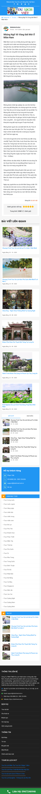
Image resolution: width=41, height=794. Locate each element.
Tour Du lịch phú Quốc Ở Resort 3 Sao (13, 773)
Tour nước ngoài (9, 504)
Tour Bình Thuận (9, 565)
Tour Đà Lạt (7, 525)
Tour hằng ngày (8, 508)
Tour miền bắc (8, 512)
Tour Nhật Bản (8, 574)
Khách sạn (4, 718)
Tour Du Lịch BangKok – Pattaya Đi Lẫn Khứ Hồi (16, 778)
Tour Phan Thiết (8, 537)
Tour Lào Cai (7, 594)
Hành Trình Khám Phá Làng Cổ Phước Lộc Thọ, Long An (19, 373)
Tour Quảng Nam (9, 602)
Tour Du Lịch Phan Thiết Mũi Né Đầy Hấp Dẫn (15, 769)
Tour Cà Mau (7, 582)
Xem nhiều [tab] (30, 416)
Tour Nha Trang (8, 557)
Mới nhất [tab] (11, 416)
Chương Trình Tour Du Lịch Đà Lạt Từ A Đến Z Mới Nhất (19, 248)
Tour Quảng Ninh (9, 606)
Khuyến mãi (5, 746)
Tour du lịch (5, 709)
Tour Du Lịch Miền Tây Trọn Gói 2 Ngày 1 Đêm (15, 765)
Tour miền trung (8, 516)
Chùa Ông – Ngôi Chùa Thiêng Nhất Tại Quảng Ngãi (18, 311)
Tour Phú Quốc (8, 549)
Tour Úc (6, 553)
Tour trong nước (9, 500)
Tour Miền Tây (8, 541)
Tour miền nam (8, 520)
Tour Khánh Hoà (8, 533)
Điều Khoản (4, 750)
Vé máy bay (5, 722)
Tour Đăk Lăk (7, 590)
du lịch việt (34, 200)
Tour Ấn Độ (7, 570)
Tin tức (14, 17)
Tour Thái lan (7, 545)
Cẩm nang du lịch (6, 726)
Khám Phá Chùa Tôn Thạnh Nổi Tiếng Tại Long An (18, 342)
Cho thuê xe (5, 713)
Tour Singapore (8, 586)
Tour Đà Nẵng (8, 578)
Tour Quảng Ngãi (9, 598)
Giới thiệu (4, 737)
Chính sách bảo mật (7, 754)
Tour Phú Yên (8, 529)
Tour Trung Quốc (9, 561)
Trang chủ (6, 17)
